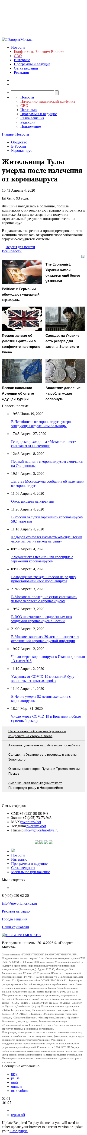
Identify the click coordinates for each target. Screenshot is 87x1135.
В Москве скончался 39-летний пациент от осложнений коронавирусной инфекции (45, 639)
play (14, 1074)
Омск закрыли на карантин (32, 501)
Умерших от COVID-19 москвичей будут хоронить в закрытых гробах (43, 679)
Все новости (12, 251)
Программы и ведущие (32, 64)
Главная (8, 134)
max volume (20, 1091)
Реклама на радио (16, 911)
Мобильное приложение (30, 872)
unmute (16, 1086)
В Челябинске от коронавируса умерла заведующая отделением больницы (41, 424)
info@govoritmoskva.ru (40, 830)
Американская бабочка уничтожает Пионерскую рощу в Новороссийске (35, 785)
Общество (19, 142)
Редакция (21, 72)
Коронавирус (21, 150)
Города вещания (14, 919)
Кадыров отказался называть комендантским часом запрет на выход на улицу (46, 539)
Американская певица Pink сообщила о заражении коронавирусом (42, 559)
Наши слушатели (15, 927)
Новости (18, 47)
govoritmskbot (30, 822)
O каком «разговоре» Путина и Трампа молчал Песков (44, 771)
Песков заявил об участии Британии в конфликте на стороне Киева (37, 733)
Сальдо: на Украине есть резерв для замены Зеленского (42, 757)
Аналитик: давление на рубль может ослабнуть (44, 745)
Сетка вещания (26, 68)
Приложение (30, 126)
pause (15, 1078)
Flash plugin (19, 1131)
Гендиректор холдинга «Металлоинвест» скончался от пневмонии (43, 444)
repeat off (18, 1115)
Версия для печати (20, 247)
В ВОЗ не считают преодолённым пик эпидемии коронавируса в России (41, 619)
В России (18, 146)
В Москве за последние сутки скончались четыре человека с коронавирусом (44, 599)
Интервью (22, 60)
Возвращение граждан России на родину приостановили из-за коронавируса (43, 579)
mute (14, 1082)
